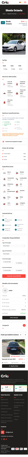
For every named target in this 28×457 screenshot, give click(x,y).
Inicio (4, 13)
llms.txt (2, 451)
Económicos (17, 410)
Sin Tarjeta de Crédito (19, 402)
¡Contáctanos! (4, 411)
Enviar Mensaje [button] (14, 317)
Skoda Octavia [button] (21, 13)
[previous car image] (5, 43)
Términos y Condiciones (6, 414)
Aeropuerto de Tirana (19, 399)
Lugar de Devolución (7, 250)
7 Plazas (16, 419)
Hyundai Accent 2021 (9, 359)
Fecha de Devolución (7, 267)
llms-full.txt (7, 451)
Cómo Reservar (4, 405)
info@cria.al (9, 432)
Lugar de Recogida (6, 242)
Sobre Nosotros (4, 402)
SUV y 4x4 (16, 413)
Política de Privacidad (6, 418)
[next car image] (22, 43)
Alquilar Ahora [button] (14, 366)
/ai (7, 450)
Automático (17, 416)
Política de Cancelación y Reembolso (7, 421)
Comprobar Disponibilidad (14, 276)
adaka (10, 290)
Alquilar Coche (4, 399)
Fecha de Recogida (6, 259)
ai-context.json (4, 452)
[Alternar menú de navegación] (25, 2)
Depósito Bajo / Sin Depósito (18, 406)
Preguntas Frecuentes (6, 408)
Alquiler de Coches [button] (11, 13)
